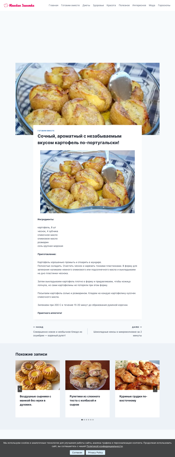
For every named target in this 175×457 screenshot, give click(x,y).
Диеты (86, 5)
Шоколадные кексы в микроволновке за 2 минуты (118, 331)
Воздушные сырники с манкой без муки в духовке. (35, 400)
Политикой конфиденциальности (105, 446)
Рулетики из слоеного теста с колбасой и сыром (85, 400)
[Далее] (155, 389)
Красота (111, 5)
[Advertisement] (87, 31)
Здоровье (98, 5)
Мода (152, 5)
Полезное (124, 5)
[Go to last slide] (20, 389)
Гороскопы (164, 5)
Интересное (139, 5)
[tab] (82, 419)
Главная (53, 5)
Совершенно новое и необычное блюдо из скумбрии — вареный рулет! (57, 331)
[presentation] (37, 375)
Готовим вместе (70, 5)
